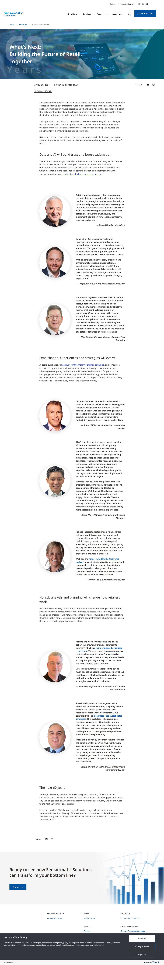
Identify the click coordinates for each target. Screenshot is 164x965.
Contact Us (18, 887)
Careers (87, 931)
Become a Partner (127, 4)
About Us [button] (117, 14)
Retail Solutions (43, 91)
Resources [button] (102, 14)
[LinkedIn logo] (148, 85)
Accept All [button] (142, 938)
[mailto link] (153, 85)
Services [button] (87, 14)
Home (11, 24)
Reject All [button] (142, 954)
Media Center (90, 918)
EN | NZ (145, 4)
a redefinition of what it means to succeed (81, 174)
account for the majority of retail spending (83, 364)
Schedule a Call (145, 13)
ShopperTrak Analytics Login (133, 931)
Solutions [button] (72, 14)
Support (113, 4)
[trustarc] (156, 962)
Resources (23, 24)
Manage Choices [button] (142, 946)
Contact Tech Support (130, 918)
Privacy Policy (8, 962)
